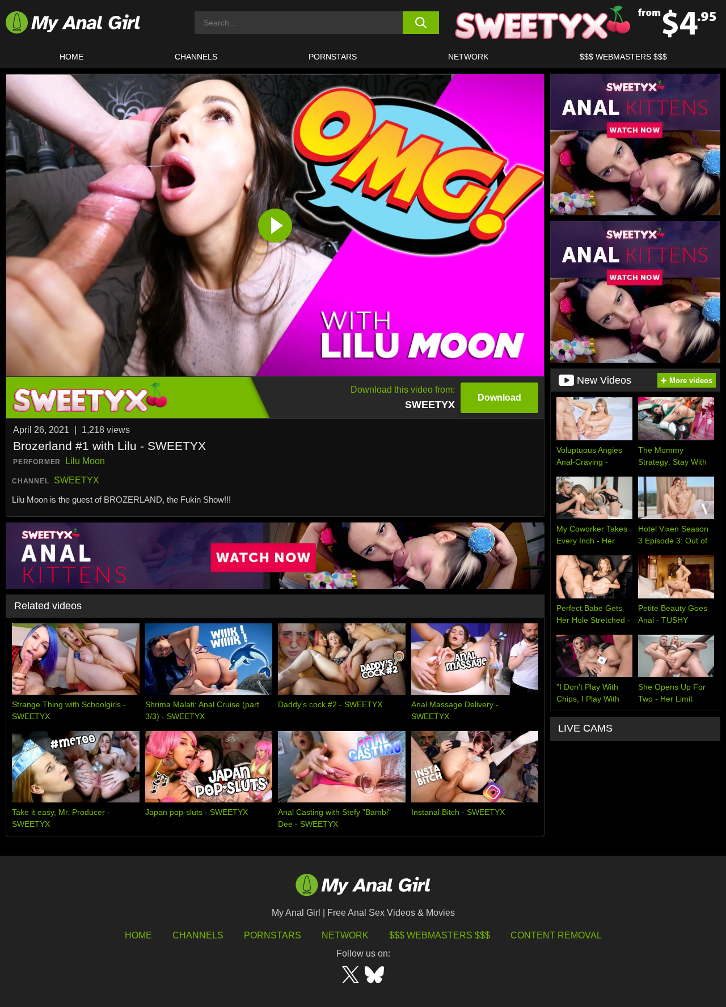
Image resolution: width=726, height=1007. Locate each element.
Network (468, 56)
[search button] (421, 22)
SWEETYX (76, 480)
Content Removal (556, 935)
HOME (71, 56)
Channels (197, 935)
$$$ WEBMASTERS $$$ (623, 56)
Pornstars (333, 56)
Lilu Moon (85, 461)
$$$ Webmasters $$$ (439, 935)
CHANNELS (196, 56)
